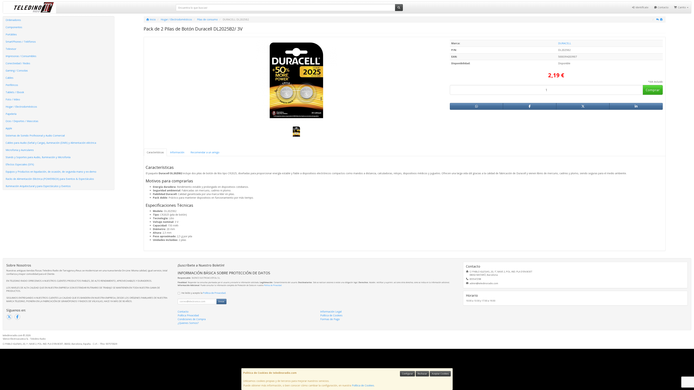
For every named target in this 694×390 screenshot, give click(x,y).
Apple (9, 128)
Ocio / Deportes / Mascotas (22, 121)
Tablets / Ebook (15, 92)
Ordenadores (13, 20)
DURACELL (564, 43)
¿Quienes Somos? (188, 323)
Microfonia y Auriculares (20, 150)
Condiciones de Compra (192, 319)
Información (177, 152)
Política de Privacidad (273, 285)
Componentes (14, 27)
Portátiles (11, 34)
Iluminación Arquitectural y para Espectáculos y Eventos (38, 186)
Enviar (221, 301)
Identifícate (641, 7)
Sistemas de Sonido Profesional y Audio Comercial (35, 135)
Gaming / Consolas (17, 70)
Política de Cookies (363, 385)
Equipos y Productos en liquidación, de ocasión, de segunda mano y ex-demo (51, 171)
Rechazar (422, 373)
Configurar (407, 373)
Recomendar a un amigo (204, 152)
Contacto (663, 7)
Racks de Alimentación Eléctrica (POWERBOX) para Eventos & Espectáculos (50, 179)
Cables (9, 77)
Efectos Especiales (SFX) (20, 164)
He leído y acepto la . (203, 292)
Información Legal (331, 311)
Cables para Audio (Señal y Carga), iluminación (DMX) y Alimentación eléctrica (51, 142)
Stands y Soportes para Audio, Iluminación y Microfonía (38, 157)
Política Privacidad (188, 315)
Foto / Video (13, 99)
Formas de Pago (330, 319)
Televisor (11, 49)
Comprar (653, 90)
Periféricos (12, 85)
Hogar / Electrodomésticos (21, 106)
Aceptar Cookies (440, 373)
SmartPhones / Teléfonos (21, 41)
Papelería (11, 114)
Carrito (682, 7)
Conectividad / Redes (18, 63)
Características (155, 152)
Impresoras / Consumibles (21, 56)
